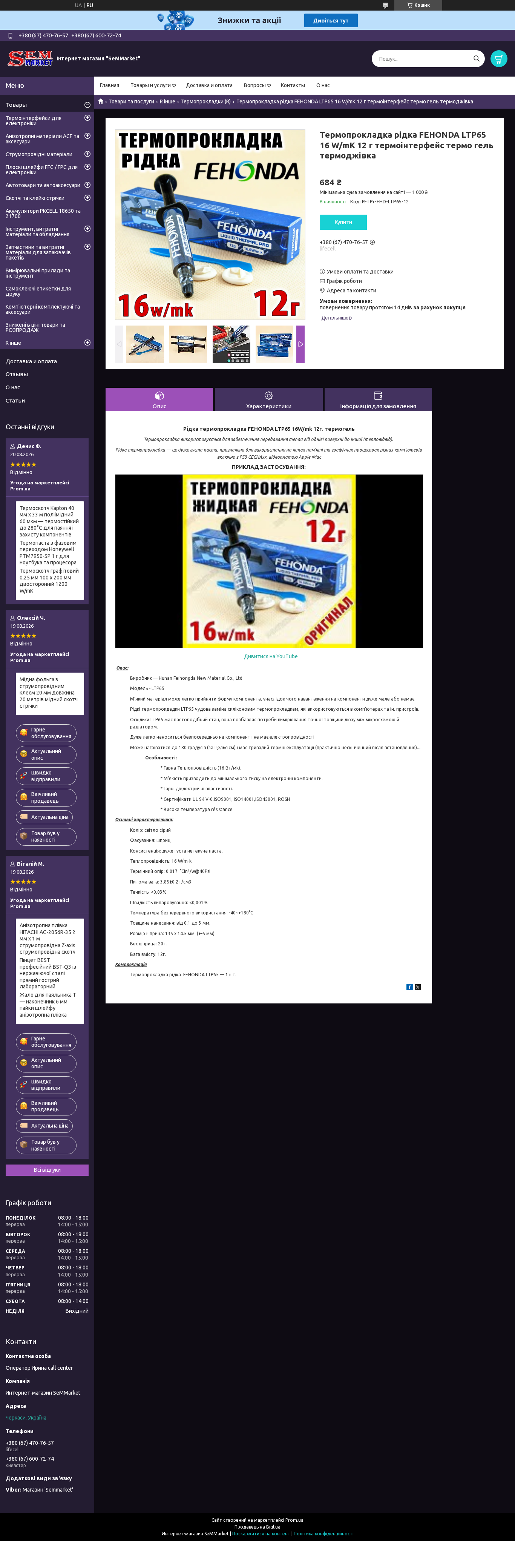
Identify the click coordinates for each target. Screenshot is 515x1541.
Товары (16, 104)
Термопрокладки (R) (206, 101)
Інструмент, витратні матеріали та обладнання (37, 231)
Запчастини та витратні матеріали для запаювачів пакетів (38, 252)
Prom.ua (294, 1520)
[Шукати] (476, 58)
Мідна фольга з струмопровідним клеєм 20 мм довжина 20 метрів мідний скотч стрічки (49, 692)
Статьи (15, 400)
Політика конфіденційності (324, 1533)
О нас (323, 85)
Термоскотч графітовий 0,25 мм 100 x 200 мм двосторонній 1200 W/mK (49, 581)
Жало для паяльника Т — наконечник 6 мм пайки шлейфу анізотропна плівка (48, 1005)
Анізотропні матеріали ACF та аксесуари (42, 138)
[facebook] (409, 988)
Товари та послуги (131, 101)
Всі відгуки (47, 1170)
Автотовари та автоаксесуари (43, 185)
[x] (418, 988)
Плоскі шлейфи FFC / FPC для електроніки (42, 169)
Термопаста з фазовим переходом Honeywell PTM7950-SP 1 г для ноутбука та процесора (48, 553)
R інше (167, 101)
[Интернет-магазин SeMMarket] (30, 58)
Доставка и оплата (209, 85)
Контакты (293, 85)
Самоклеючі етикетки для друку (38, 291)
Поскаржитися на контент (261, 1533)
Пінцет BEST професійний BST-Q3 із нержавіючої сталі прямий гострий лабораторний (48, 973)
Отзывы (17, 374)
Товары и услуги (150, 85)
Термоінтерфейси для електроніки (33, 120)
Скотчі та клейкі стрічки (35, 198)
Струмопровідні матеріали (39, 154)
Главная (109, 85)
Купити (343, 222)
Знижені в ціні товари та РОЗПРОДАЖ (35, 327)
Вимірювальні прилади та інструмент (38, 273)
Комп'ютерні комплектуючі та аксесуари (43, 309)
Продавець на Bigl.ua (257, 1526)
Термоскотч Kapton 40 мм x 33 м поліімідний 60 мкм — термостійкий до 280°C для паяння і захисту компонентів (49, 521)
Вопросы (255, 85)
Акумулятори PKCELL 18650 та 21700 (43, 213)
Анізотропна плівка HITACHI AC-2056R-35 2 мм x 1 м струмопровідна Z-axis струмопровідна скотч (47, 938)
